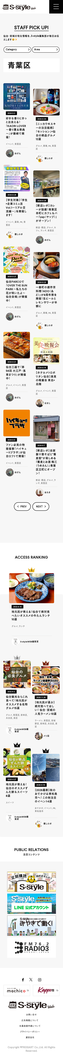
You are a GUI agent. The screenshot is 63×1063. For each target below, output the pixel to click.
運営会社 (30, 1038)
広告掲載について (30, 1021)
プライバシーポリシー (30, 1032)
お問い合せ (31, 1015)
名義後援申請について (30, 1026)
